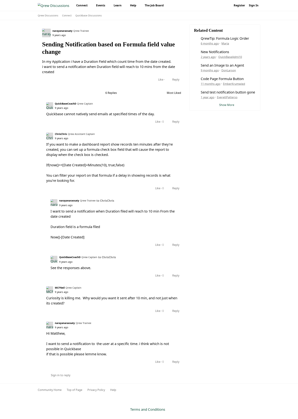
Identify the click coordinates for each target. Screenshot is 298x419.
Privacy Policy (96, 390)
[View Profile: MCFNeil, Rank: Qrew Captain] (49, 289)
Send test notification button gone (228, 92)
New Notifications (215, 52)
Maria (225, 43)
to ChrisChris (105, 201)
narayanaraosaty (62, 30)
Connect (67, 15)
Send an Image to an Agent (222, 65)
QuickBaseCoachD (65, 103)
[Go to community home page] (53, 5)
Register (239, 5)
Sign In (254, 5)
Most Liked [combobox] (175, 93)
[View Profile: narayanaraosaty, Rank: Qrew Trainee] (46, 33)
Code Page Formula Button (222, 79)
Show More (226, 105)
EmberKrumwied (234, 84)
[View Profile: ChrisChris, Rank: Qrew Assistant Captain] (49, 136)
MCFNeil (60, 287)
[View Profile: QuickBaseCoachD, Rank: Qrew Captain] (49, 105)
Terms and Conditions (147, 409)
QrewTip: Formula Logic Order (225, 38)
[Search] (228, 5)
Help (113, 390)
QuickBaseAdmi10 (230, 57)
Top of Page (74, 390)
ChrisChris (61, 134)
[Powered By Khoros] (252, 392)
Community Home (50, 390)
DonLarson (228, 70)
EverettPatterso (227, 97)
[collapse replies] (39, 103)
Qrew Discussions (48, 15)
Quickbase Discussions (88, 15)
